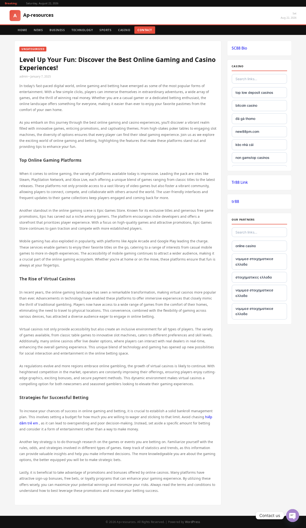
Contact (144, 30)
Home (22, 30)
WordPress (192, 522)
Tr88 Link (240, 182)
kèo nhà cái (244, 145)
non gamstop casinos (252, 158)
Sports (105, 30)
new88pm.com (247, 131)
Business (57, 30)
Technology (82, 30)
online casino (245, 246)
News (38, 30)
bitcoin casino (246, 105)
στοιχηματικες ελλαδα (253, 277)
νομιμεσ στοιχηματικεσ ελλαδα (254, 261)
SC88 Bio (239, 48)
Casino (124, 30)
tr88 (235, 201)
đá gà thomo (245, 119)
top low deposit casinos (254, 92)
